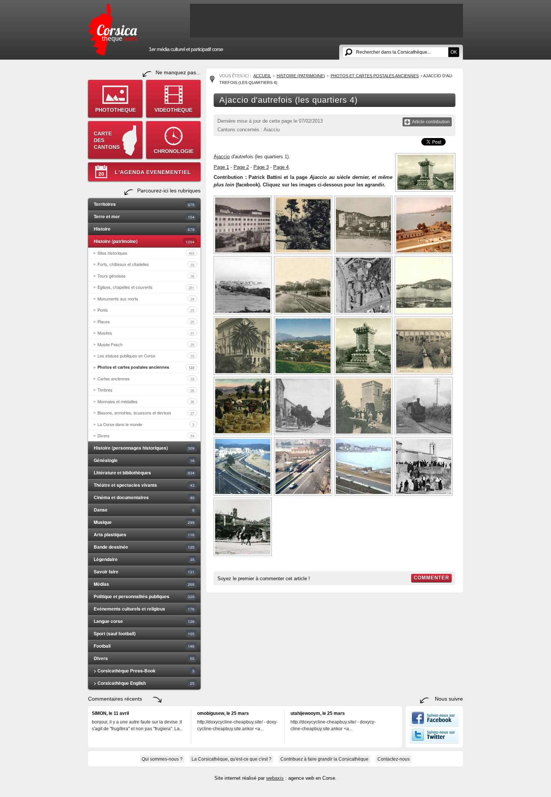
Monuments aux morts (145, 299)
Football (144, 645)
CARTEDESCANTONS (107, 140)
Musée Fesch (145, 344)
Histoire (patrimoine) (144, 241)
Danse (144, 509)
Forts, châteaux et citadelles (145, 264)
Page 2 (241, 167)
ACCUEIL (262, 76)
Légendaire (144, 559)
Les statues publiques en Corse (145, 356)
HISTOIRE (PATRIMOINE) (301, 76)
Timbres (145, 390)
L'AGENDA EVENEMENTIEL (153, 172)
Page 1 (221, 167)
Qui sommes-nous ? (162, 759)
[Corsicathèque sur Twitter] (434, 742)
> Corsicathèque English (144, 683)
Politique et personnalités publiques (144, 596)
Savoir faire (144, 571)
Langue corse (144, 621)
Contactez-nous (393, 759)
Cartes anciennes (145, 378)
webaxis (275, 778)
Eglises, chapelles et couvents (145, 287)
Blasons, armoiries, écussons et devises (145, 413)
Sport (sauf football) (144, 633)
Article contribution (431, 122)
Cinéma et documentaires (144, 497)
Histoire (144, 228)
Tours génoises (145, 276)
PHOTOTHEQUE (115, 110)
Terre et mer (144, 216)
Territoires (144, 204)
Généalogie (144, 460)
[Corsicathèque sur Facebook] (434, 725)
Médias (144, 584)
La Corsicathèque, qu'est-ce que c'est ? (231, 759)
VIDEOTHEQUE (173, 110)
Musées (145, 333)
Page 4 (281, 167)
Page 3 (261, 167)
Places (145, 321)
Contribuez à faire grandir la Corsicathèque (324, 759)
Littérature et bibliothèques (144, 472)
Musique (144, 522)
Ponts (145, 310)
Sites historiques (145, 253)
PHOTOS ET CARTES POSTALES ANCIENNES (375, 76)
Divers (145, 435)
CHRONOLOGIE (173, 151)
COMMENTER (431, 578)
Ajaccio (222, 156)
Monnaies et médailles (145, 401)
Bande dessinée (144, 546)
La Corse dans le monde (145, 424)
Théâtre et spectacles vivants (144, 485)
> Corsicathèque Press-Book (144, 670)
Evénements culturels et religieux (144, 608)
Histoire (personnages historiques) (144, 447)
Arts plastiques (144, 534)
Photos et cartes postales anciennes (145, 367)
